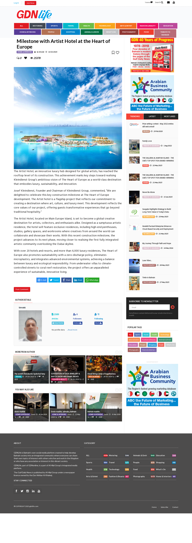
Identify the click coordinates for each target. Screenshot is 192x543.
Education (168, 26)
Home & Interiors (28, 32)
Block (97, 323)
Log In (16, 3)
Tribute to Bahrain (165, 33)
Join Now (30, 3)
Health (86, 26)
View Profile (58, 323)
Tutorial (147, 2)
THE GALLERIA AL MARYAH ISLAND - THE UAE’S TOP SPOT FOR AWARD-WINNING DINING (158, 161)
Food (146, 32)
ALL (21, 26)
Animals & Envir (91, 32)
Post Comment (22, 289)
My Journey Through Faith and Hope (156, 243)
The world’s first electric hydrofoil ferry (29, 373)
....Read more (72, 329)
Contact (175, 507)
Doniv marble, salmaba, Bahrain (63, 411)
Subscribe (164, 507)
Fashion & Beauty (147, 26)
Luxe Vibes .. (147, 260)
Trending (135, 116)
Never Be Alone (148, 192)
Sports (54, 26)
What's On (111, 32)
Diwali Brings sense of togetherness (102, 373)
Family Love (147, 141)
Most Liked (169, 116)
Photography (129, 32)
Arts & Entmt (126, 26)
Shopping (70, 32)
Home (154, 507)
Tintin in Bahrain (148, 277)
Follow (76, 323)
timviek (41, 52)
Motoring (37, 26)
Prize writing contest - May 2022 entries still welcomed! (157, 125)
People (51, 32)
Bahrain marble (94, 411)
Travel (71, 26)
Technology (105, 26)
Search (158, 2)
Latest (152, 116)
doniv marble (19, 411)
